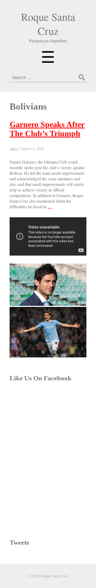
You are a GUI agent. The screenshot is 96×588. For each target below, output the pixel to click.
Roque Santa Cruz (48, 24)
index (14, 148)
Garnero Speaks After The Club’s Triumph (47, 129)
